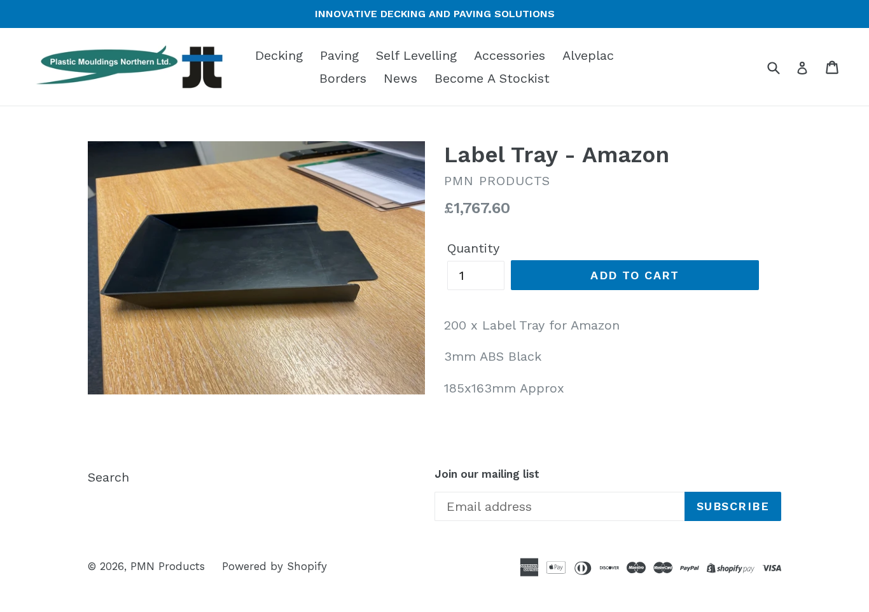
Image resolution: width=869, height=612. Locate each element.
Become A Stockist (492, 78)
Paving (339, 55)
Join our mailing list (486, 474)
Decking (279, 55)
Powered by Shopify (274, 566)
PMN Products (167, 566)
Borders (342, 78)
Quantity (473, 248)
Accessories (509, 55)
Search (108, 477)
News (400, 78)
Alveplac (588, 55)
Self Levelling (416, 55)
